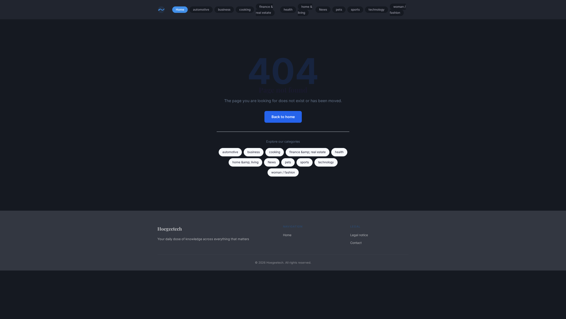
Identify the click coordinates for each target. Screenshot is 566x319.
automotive (201, 10)
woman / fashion (398, 9)
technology (376, 10)
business (224, 10)
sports (355, 10)
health (288, 10)
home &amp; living (245, 162)
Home (180, 10)
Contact (356, 243)
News (323, 10)
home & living (305, 9)
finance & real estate (264, 9)
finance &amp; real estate (307, 152)
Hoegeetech (169, 229)
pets (339, 10)
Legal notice (359, 235)
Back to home (283, 117)
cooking (244, 10)
